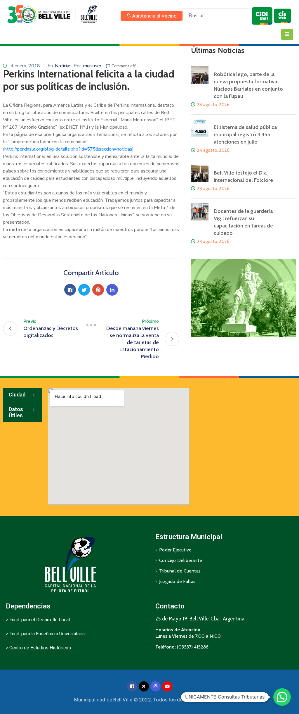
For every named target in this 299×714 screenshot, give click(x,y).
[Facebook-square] (132, 686)
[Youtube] (167, 686)
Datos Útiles (16, 412)
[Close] (144, 686)
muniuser (92, 66)
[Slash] (91, 325)
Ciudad (17, 395)
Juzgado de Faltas (177, 581)
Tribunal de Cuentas (180, 571)
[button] (151, 16)
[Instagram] (155, 686)
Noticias (63, 66)
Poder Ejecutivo (175, 550)
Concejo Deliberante (180, 560)
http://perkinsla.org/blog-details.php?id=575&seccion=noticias (68, 149)
